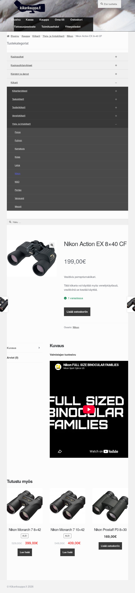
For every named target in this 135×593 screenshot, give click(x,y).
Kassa (29, 19)
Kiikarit (36, 36)
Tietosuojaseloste (25, 26)
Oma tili (59, 19)
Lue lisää (25, 552)
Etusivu (16, 19)
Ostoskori (76, 19)
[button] (51, 245)
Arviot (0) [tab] (12, 357)
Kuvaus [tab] (11, 348)
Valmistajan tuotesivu (63, 354)
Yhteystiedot (73, 26)
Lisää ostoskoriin (77, 312)
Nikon (70, 36)
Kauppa (44, 19)
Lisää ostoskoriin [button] (110, 545)
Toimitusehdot (50, 26)
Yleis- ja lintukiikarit (53, 36)
